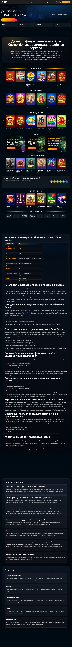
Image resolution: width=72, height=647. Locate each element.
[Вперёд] (68, 76)
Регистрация (25, 2)
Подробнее (8, 184)
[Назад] (4, 76)
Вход (30, 2)
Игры (20, 2)
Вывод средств (45, 2)
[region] (36, 78)
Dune (4, 2)
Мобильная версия (37, 2)
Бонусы (52, 2)
